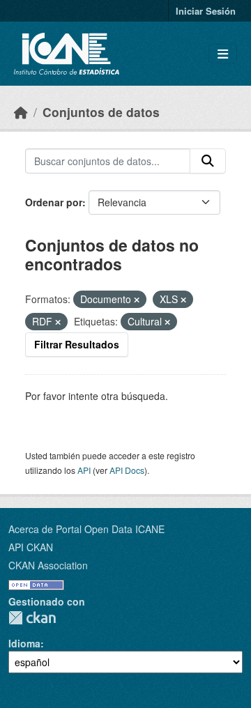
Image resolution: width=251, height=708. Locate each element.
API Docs (126, 470)
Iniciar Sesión (206, 10)
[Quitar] (136, 299)
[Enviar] (208, 161)
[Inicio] (21, 112)
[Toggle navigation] (222, 54)
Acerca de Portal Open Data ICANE (86, 529)
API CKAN (30, 547)
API (84, 470)
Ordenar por (53, 202)
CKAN (32, 617)
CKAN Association (48, 565)
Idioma (24, 643)
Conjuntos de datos (101, 112)
